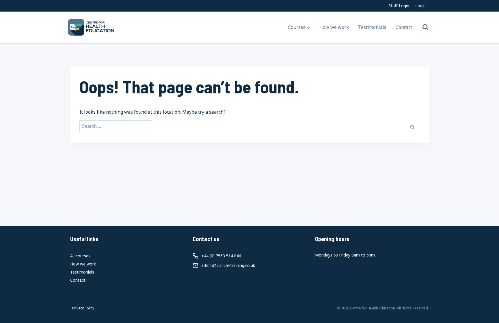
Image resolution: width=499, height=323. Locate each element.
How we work (334, 27)
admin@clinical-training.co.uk (228, 265)
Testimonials (372, 27)
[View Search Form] (425, 27)
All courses (80, 256)
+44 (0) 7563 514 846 (221, 256)
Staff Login (398, 5)
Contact (404, 27)
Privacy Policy (83, 308)
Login (420, 5)
